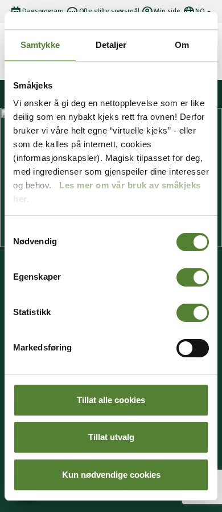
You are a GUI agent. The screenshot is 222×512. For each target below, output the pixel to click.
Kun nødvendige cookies (111, 474)
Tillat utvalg (111, 437)
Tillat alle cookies (111, 400)
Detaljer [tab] (111, 45)
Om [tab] (182, 45)
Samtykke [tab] (40, 45)
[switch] (192, 277)
